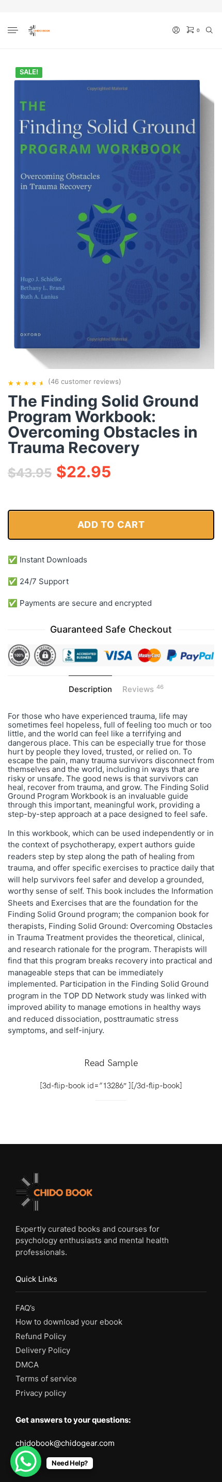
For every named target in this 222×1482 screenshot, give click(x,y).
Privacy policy (40, 1393)
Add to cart (111, 524)
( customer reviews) (84, 381)
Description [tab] (90, 689)
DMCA (27, 1365)
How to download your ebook (68, 1322)
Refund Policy (40, 1336)
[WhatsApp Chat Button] (25, 1461)
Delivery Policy (42, 1350)
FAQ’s (25, 1308)
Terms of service (46, 1378)
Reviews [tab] (143, 688)
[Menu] (14, 31)
